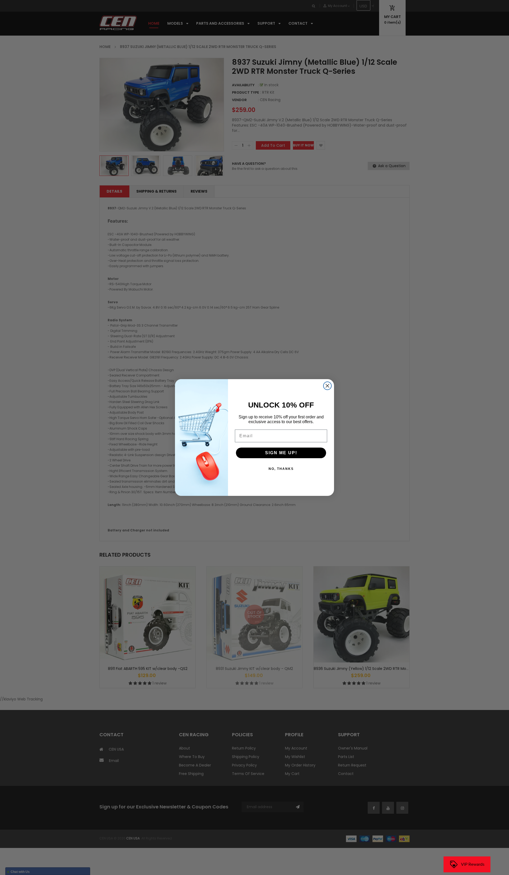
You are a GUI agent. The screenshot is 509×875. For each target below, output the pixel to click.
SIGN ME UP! (281, 453)
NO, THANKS (281, 469)
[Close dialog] (327, 386)
